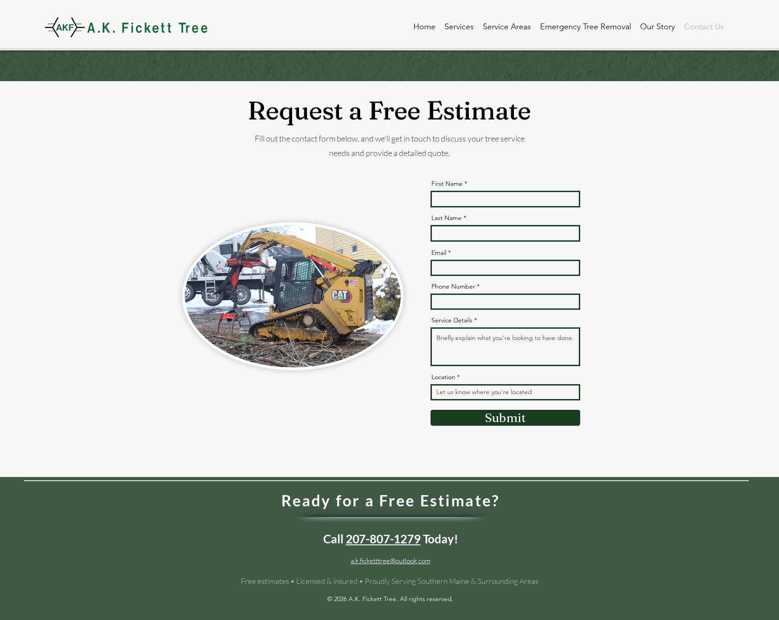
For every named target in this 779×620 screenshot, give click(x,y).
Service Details (451, 320)
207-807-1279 (383, 539)
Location (443, 377)
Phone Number (453, 286)
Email (438, 252)
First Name (447, 183)
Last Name (446, 218)
